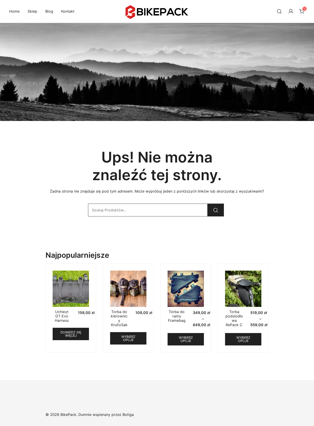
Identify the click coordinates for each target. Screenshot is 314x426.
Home (14, 11)
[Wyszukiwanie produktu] (279, 11)
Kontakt (67, 11)
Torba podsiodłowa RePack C (234, 318)
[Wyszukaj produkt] (215, 210)
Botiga (128, 414)
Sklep (32, 11)
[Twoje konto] (291, 11)
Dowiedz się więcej (70, 333)
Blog (49, 11)
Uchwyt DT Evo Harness (62, 316)
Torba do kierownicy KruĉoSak (119, 318)
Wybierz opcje (128, 338)
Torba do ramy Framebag (177, 316)
